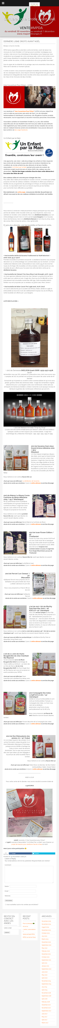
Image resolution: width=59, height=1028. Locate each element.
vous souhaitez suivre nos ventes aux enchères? (22, 904)
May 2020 (44, 975)
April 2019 (44, 990)
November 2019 (46, 981)
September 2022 (46, 945)
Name (7, 886)
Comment (8, 865)
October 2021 (45, 957)
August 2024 (45, 927)
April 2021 (44, 963)
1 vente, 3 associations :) (29, 930)
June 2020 (45, 972)
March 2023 (45, 939)
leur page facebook (21, 130)
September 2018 (46, 996)
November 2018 (46, 993)
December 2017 (46, 1005)
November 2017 (46, 1008)
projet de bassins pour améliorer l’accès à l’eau (26, 844)
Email (7, 891)
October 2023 (46, 933)
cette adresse (36, 483)
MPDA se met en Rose (29, 937)
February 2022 (46, 951)
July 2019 (44, 987)
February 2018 (46, 1002)
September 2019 (46, 984)
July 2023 (44, 936)
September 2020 (46, 969)
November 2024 (46, 924)
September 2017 (46, 1011)
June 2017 (44, 1014)
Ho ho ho (25, 926)
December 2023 (46, 930)
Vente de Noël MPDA (29, 934)
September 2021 (46, 960)
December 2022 (46, 942)
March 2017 (45, 1022)
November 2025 (46, 921)
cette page (21, 192)
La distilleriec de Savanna (30, 481)
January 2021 (45, 966)
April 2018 (44, 999)
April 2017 (44, 1019)
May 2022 (44, 948)
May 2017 (44, 1017)
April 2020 (44, 978)
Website (7, 896)
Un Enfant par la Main (19, 167)
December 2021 (46, 954)
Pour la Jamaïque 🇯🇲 (28, 923)
